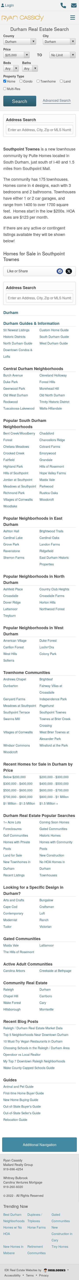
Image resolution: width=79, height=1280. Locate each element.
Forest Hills (47, 382)
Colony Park (48, 653)
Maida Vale (47, 479)
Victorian (46, 926)
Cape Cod (10, 906)
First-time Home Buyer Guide (23, 1093)
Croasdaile (10, 595)
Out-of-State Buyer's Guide (22, 1106)
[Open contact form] (74, 4)
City (46, 36)
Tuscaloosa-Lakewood (18, 408)
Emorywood (48, 453)
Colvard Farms (50, 446)
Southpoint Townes (53, 712)
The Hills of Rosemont (18, 952)
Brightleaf (46, 679)
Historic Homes (50, 835)
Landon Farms (50, 544)
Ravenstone (11, 551)
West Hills (10, 653)
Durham (10, 312)
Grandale (46, 459)
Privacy (44, 1275)
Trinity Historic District (54, 401)
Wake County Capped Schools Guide (29, 1067)
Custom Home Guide (54, 330)
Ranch (44, 920)
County (8, 36)
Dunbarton (10, 685)
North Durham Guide (17, 343)
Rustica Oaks (49, 493)
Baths (26, 62)
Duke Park (10, 382)
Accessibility (12, 1275)
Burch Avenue (13, 375)
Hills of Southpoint (15, 473)
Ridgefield (46, 551)
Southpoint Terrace (16, 712)
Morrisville (47, 1009)
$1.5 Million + (49, 803)
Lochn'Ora (47, 647)
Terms (30, 1275)
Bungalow (46, 900)
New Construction (52, 855)
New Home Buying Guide (20, 1099)
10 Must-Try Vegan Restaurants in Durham (33, 1041)
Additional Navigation (39, 1144)
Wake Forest (12, 1002)
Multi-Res (13, 89)
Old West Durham (15, 395)
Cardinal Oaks (49, 537)
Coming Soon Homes (54, 822)
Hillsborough (12, 1009)
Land (67, 81)
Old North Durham (52, 395)
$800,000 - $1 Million (54, 796)
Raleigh (8, 989)
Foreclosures (12, 828)
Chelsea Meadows (16, 446)
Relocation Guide (15, 1119)
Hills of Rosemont (52, 466)
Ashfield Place (13, 589)
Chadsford (47, 433)
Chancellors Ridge (52, 440)
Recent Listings (14, 875)
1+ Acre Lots (12, 822)
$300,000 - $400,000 (17, 783)
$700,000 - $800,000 (17, 796)
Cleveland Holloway (53, 375)
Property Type (13, 76)
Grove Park (11, 544)
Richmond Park (14, 493)
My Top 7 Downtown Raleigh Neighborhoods (34, 1061)
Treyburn (9, 615)
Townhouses (48, 875)
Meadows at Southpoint (19, 486)
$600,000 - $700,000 (54, 790)
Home (10, 81)
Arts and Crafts (13, 900)
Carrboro (46, 996)
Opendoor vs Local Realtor (22, 1054)
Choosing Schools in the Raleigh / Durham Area (36, 1048)
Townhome (48, 81)
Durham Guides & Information (31, 323)
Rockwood (10, 401)
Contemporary (13, 913)
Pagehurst (47, 705)
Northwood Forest (52, 609)
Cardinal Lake (13, 537)
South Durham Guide (54, 336)
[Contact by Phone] (63, 4)
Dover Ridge (12, 602)
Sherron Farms (13, 557)
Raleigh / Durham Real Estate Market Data (33, 1028)
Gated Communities (53, 828)
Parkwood (46, 486)
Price (7, 49)
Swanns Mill (11, 719)
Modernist (10, 920)
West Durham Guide (54, 343)
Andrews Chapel (14, 679)
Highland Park (13, 466)
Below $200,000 (14, 777)
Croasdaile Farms (52, 595)
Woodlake (10, 506)
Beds (7, 62)
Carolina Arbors (14, 970)
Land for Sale (12, 855)
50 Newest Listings (16, 330)
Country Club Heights (54, 589)
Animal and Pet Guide (18, 1086)
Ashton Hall (11, 531)
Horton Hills (48, 602)
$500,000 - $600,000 (17, 790)
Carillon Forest (13, 647)
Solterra (8, 660)
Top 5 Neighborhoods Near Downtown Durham (35, 1034)
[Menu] (72, 17)
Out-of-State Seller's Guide (22, 1113)
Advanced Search (57, 100)
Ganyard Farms (14, 699)
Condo (27, 81)
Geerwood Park (14, 388)
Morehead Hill (49, 388)
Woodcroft (47, 499)
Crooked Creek (13, 453)
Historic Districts (14, 336)
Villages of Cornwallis (18, 499)
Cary (43, 1002)
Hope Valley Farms (53, 473)
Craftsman (47, 906)
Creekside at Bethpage (55, 970)
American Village (15, 640)
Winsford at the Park (54, 745)
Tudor (7, 926)
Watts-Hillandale (51, 408)
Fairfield (8, 459)
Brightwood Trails (51, 531)
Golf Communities (15, 835)
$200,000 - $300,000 (54, 777)
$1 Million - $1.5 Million (19, 803)
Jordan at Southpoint (17, 479)
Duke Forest (48, 640)
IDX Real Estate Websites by (23, 1270)
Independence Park (53, 699)
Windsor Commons (16, 745)
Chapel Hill (10, 996)
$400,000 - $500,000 (54, 783)
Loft (42, 913)
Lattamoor (10, 609)
